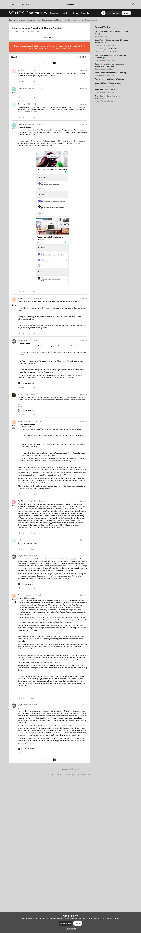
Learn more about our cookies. (109, 918)
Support (21, 4)
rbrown (20, 298)
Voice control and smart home (29, 20)
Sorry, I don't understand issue (106, 89)
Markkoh (21, 70)
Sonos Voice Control (102, 36)
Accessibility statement (84, 774)
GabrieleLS (22, 88)
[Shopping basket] (133, 4)
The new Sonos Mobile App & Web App (109, 79)
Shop (7, 4)
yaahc (20, 540)
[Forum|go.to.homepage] (28, 13)
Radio (28, 4)
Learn (13, 4)
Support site (85, 13)
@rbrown (21, 708)
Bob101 (20, 104)
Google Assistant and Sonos (51, 20)
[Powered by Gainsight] (70, 770)
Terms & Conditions (55, 774)
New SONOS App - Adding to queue (108, 83)
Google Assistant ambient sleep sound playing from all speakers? (109, 65)
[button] (113, 13)
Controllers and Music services (105, 51)
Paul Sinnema (22, 501)
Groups (75, 13)
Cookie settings (69, 774)
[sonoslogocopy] (70, 4)
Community (13, 20)
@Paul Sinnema (26, 676)
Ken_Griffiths (22, 340)
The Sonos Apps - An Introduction (108, 49)
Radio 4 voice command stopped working (110, 72)
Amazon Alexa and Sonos (104, 101)
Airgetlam (21, 394)
